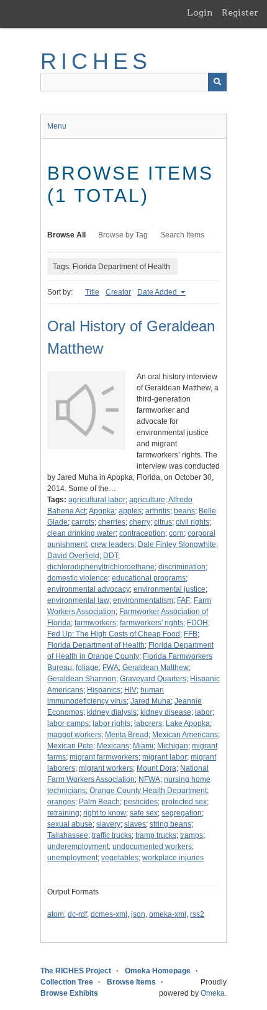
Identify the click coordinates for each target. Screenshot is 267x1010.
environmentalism (143, 600)
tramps (191, 835)
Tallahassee (67, 835)
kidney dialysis (112, 712)
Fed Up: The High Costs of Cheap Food (113, 634)
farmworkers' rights (151, 622)
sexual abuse (70, 824)
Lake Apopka (188, 723)
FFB (190, 634)
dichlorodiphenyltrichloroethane (101, 566)
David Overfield (73, 555)
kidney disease (165, 712)
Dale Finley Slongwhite (177, 544)
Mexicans (113, 745)
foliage (87, 667)
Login (200, 12)
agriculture (147, 499)
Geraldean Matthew (155, 667)
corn (176, 533)
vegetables (119, 857)
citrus (163, 522)
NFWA (149, 779)
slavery (108, 824)
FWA (110, 667)
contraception (142, 533)
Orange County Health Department (148, 790)
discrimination (182, 566)
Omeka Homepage (158, 970)
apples (130, 511)
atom (55, 914)
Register (240, 12)
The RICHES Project (75, 970)
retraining (63, 813)
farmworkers (95, 622)
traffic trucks (112, 835)
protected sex (184, 801)
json (138, 914)
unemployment (72, 857)
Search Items (182, 235)
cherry (139, 522)
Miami (143, 745)
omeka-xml (167, 914)
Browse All (66, 235)
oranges (61, 801)
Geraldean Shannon (81, 678)
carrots (82, 522)
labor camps (68, 723)
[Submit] (217, 82)
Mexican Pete (70, 745)
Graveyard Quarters (153, 678)
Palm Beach (99, 801)
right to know (104, 813)
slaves (135, 824)
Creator (118, 292)
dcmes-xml (109, 914)
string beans (170, 824)
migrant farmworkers (104, 757)
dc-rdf (77, 914)
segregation (181, 813)
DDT (110, 555)
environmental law (78, 600)
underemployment (78, 846)
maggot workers (74, 734)
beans (184, 511)
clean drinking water (81, 533)
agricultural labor (96, 499)
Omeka (213, 993)
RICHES (96, 61)
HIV (130, 690)
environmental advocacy (88, 589)
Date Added (158, 292)
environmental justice (170, 589)
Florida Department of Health (96, 645)
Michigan (172, 745)
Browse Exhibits (69, 993)
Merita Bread (126, 734)
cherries (111, 522)
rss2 (197, 914)
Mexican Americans (185, 734)
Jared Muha (150, 701)
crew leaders (112, 544)
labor (203, 712)
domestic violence (77, 578)
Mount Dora (156, 768)
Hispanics (103, 690)
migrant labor (164, 757)
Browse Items (131, 982)
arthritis (157, 511)
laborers (148, 723)
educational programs (149, 578)
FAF (183, 600)
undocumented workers (152, 846)
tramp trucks (155, 835)
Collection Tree (66, 982)
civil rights (192, 522)
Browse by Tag (123, 235)
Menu (56, 126)
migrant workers (106, 768)
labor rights (111, 723)
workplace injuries (173, 857)
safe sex (144, 813)
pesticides (141, 801)
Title (92, 292)
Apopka (102, 511)
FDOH (197, 622)
